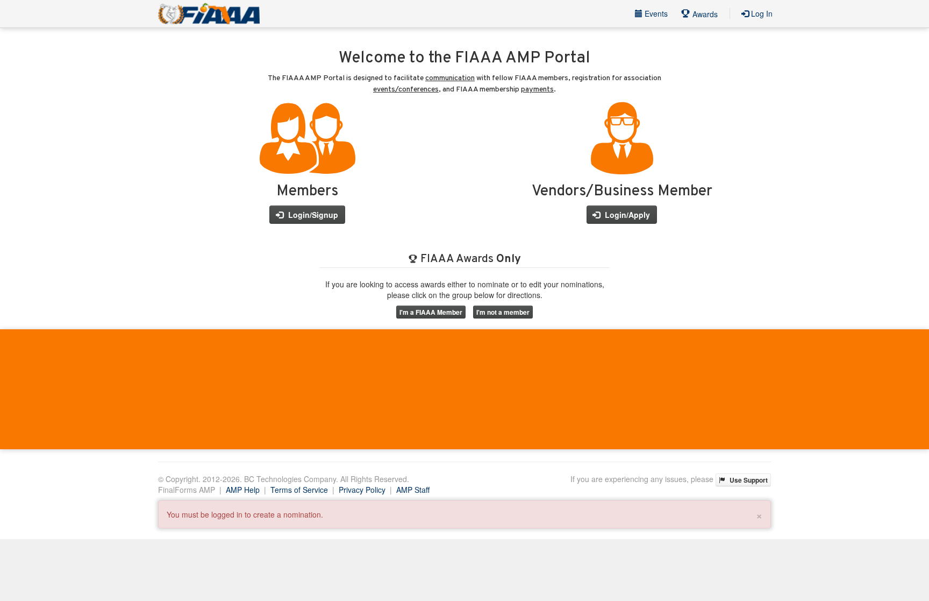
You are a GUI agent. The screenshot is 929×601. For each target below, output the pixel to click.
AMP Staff (413, 489)
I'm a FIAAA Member (430, 312)
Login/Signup (312, 214)
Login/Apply (626, 214)
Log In (761, 13)
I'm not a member (503, 312)
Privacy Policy (362, 489)
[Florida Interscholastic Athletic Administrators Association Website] (209, 13)
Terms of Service (299, 489)
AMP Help (243, 489)
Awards (704, 14)
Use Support (748, 480)
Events (655, 13)
